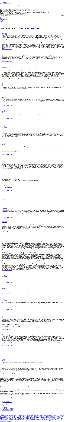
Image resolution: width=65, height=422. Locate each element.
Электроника (31, 415)
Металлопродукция (8, 420)
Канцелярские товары (36, 416)
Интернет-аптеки (48, 417)
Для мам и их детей (15, 420)
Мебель (47, 420)
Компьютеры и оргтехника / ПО (53, 415)
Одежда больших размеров (38, 418)
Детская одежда (22, 420)
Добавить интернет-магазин (7, 402)
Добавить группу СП (6, 405)
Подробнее (4, 49)
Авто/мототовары (3, 415)
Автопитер (4, 143)
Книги (41, 416)
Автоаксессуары (14, 415)
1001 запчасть (4, 53)
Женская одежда (30, 418)
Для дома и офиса (18, 416)
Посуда (51, 416)
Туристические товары (12, 419)
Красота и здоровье (32, 417)
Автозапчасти (9, 415)
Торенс (3, 288)
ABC (3, 66)
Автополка (4, 161)
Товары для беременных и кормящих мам (32, 420)
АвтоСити (4, 199)
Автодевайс (4, 110)
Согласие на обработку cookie (7, 410)
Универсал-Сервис (5, 316)
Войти (1, 18)
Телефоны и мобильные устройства (9, 416)
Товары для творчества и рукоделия (18, 417)
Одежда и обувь (16, 418)
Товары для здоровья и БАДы (56, 417)
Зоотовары (27, 417)
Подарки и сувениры (46, 416)
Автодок (3, 126)
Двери (7, 421)
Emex (3, 83)
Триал (3, 299)
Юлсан (3, 359)
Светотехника (45, 419)
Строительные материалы (29, 419)
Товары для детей (42, 420)
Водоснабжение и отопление (53, 419)
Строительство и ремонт (20, 419)
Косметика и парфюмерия (40, 417)
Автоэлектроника (25, 415)
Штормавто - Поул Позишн (7, 333)
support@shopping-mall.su (6, 412)
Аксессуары (45, 418)
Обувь (20, 418)
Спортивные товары (4, 419)
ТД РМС (3, 275)
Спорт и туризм (60, 418)
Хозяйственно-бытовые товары (27, 416)
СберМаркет (4, 33)
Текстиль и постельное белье (58, 416)
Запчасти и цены (5, 221)
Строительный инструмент (38, 419)
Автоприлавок (5, 175)
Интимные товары (10, 418)
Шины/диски (20, 415)
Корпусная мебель (51, 420)
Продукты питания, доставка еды (6, 417)
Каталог (2, 414)
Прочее (10, 421)
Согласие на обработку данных (7, 409)
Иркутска (30, 28)
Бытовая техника (36, 415)
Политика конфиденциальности (8, 408)
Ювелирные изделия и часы (52, 418)
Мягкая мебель (57, 420)
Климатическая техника (44, 415)
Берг (3, 207)
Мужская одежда (25, 418)
